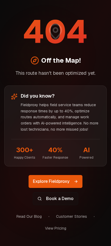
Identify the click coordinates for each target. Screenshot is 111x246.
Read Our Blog (29, 216)
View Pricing (55, 228)
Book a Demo (60, 198)
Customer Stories (71, 216)
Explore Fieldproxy (51, 181)
